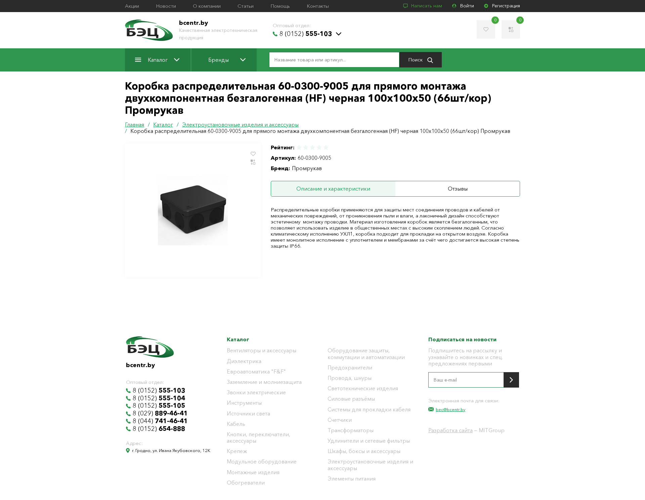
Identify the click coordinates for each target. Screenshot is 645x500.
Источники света (248, 413)
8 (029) (160, 413)
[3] (312, 147)
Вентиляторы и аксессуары (261, 350)
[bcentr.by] (149, 30)
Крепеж (237, 451)
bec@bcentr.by (450, 409)
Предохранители (350, 367)
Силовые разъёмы (351, 399)
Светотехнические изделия (363, 388)
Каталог (158, 59)
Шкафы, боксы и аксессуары (364, 451)
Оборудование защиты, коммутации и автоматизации (366, 353)
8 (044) (160, 421)
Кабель (236, 424)
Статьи (246, 6)
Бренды (218, 59)
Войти (467, 6)
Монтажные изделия (253, 472)
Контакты (318, 6)
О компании (207, 6)
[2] (305, 147)
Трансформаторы (351, 430)
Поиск (416, 59)
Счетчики (340, 420)
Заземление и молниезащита (264, 382)
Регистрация (506, 6)
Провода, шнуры (350, 378)
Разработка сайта (450, 430)
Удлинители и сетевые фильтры (369, 441)
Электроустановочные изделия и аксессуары (370, 464)
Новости (166, 6)
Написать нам (426, 6)
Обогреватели (246, 483)
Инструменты (244, 403)
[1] (299, 147)
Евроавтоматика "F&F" (256, 371)
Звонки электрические (256, 392)
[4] (319, 147)
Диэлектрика (244, 361)
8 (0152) (306, 34)
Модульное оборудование (262, 461)
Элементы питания (352, 479)
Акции (132, 6)
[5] (325, 147)
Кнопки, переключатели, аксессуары (258, 437)
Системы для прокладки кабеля (369, 409)
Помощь (280, 6)
